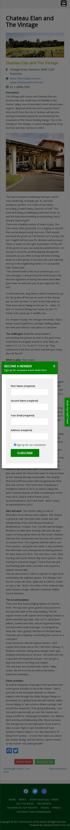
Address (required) (21, 430)
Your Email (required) (22, 415)
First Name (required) (23, 386)
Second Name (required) (24, 400)
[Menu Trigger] (64, 3)
